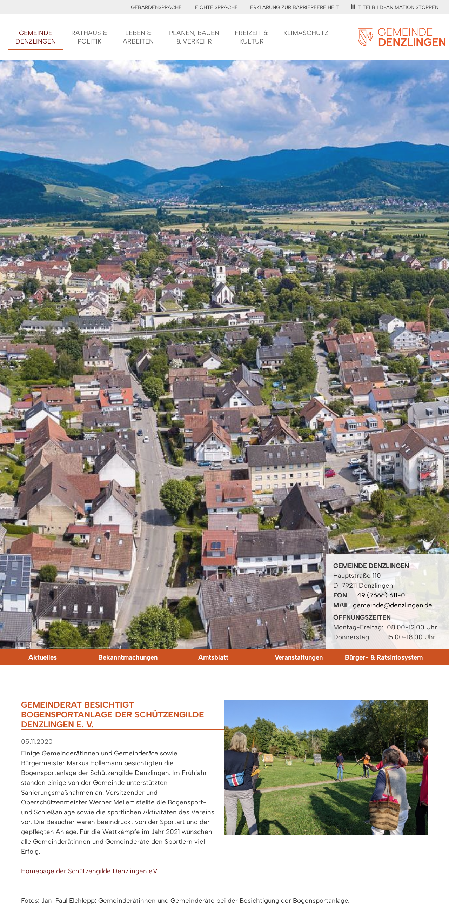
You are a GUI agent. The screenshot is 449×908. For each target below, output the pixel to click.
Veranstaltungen (299, 657)
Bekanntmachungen (128, 657)
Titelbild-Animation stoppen (398, 7)
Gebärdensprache (156, 7)
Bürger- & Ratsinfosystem (384, 657)
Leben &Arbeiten (138, 37)
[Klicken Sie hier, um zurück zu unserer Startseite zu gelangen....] (401, 42)
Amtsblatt (213, 657)
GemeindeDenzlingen (35, 37)
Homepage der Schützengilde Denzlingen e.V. (89, 871)
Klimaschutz (305, 33)
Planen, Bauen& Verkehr (194, 37)
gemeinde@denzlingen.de (392, 605)
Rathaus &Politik (89, 37)
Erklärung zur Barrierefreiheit (294, 7)
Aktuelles (42, 657)
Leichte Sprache (215, 7)
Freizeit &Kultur (251, 37)
